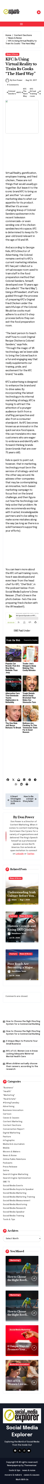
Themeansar (30, 1465)
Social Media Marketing (14, 1193)
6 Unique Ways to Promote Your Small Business (22, 1042)
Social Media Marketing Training (19, 1197)
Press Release (10, 1167)
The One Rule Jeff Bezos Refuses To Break (13, 725)
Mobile (6, 1148)
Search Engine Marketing (15, 1174)
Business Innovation (13, 1110)
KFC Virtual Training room (33, 92)
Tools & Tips (9, 1219)
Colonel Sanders (12, 92)
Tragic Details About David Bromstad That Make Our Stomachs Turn (29, 697)
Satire (6, 1171)
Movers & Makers (11, 1152)
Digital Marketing (11, 1133)
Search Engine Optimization (17, 1178)
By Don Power (16, 80)
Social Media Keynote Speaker (18, 1189)
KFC (19, 92)
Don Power (26, 817)
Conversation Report (13, 1129)
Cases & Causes (11, 1118)
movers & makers (13, 1475)
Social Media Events (13, 1186)
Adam (14, 900)
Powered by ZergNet (31, 640)
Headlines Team (19, 933)
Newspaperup (14, 1465)
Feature (13, 916)
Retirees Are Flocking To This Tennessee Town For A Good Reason (30, 727)
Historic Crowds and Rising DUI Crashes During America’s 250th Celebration (21, 931)
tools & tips (14, 1470)
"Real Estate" (9, 1099)
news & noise (28, 1470)
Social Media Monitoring (15, 1204)
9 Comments (13, 85)
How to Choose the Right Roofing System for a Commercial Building (23, 1022)
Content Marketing (12, 1122)
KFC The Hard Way (25, 92)
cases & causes (31, 1475)
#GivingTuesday (11, 1103)
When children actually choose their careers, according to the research (22, 1066)
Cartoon (7, 1114)
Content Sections (12, 1125)
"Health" (7, 1091)
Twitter (30, 854)
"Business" (8, 1088)
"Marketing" (9, 1095)
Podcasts (7, 1163)
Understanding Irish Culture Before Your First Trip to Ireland (21, 896)
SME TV (6, 1182)
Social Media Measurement (16, 1201)
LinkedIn (20, 854)
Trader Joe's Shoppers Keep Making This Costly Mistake (29, 666)
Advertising (8, 1106)
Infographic (9, 1140)
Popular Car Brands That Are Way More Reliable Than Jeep (13, 668)
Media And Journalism (14, 1144)
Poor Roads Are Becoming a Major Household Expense (21, 967)
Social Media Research (14, 1208)
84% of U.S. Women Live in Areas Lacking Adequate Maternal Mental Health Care (22, 1054)
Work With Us (22, 1480)
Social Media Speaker (14, 1212)
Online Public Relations (14, 1159)
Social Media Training (13, 1216)
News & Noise (12, 54)
